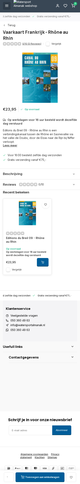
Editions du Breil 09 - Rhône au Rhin (25, 239)
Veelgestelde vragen (24, 315)
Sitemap (52, 457)
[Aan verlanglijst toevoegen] (46, 204)
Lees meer (10, 145)
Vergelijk (56, 43)
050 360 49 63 (20, 320)
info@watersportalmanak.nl (27, 325)
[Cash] (53, 468)
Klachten (40, 457)
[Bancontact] (62, 468)
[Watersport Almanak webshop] (27, 6)
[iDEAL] (9, 468)
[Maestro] (35, 468)
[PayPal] (18, 468)
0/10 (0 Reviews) (31, 43)
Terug (11, 25)
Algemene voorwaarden (34, 454)
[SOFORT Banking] (71, 468)
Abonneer (62, 430)
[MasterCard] (27, 468)
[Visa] (44, 468)
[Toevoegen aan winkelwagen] (43, 262)
